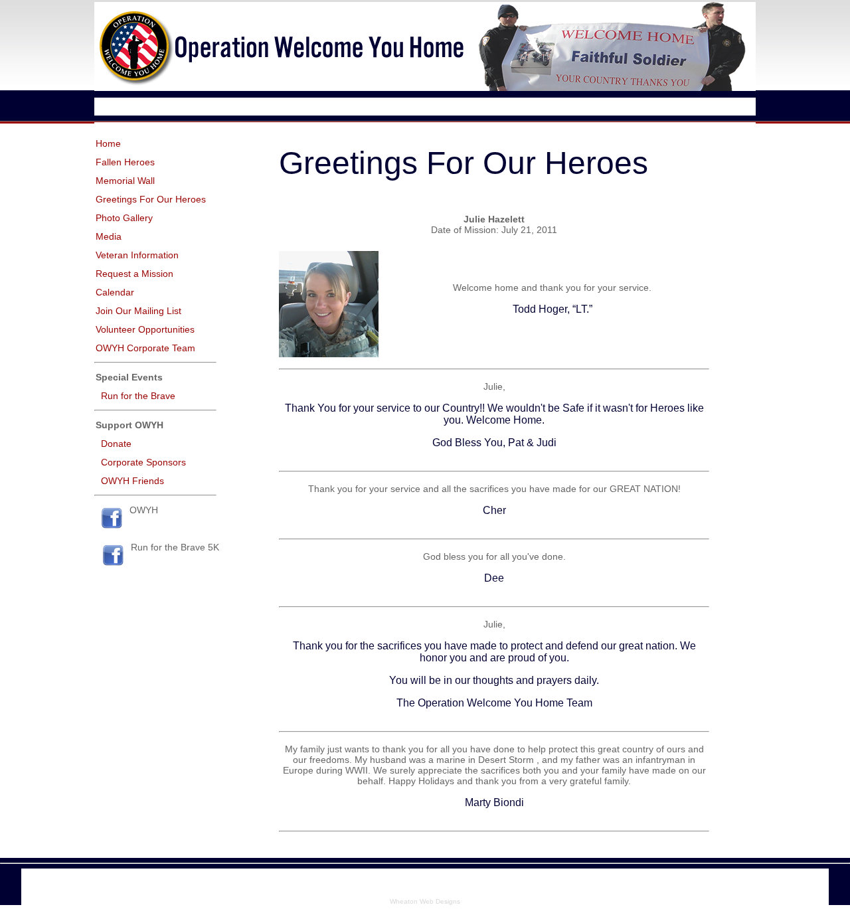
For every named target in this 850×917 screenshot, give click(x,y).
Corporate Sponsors (143, 462)
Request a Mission (134, 273)
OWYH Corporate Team (145, 348)
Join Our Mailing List (138, 310)
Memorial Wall (125, 180)
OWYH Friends (132, 480)
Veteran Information (137, 255)
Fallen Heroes (125, 162)
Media (109, 236)
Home (108, 143)
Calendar (115, 292)
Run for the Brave (138, 395)
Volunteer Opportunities (145, 329)
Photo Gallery (124, 217)
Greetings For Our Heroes (151, 199)
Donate (116, 443)
